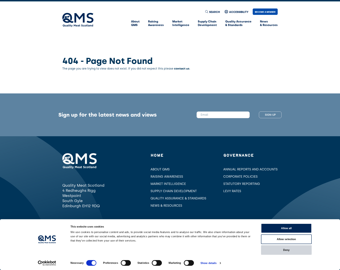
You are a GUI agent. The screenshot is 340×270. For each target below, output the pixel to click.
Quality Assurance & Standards (178, 198)
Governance (238, 155)
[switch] (126, 263)
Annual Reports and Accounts (250, 169)
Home (157, 155)
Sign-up (270, 114)
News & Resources (166, 206)
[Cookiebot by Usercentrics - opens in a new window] (47, 263)
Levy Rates (232, 191)
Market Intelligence (168, 184)
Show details (208, 263)
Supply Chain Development (174, 191)
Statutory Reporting (241, 184)
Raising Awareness (167, 177)
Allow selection (286, 239)
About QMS (160, 169)
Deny (286, 249)
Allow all (286, 228)
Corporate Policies (240, 177)
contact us (181, 68)
